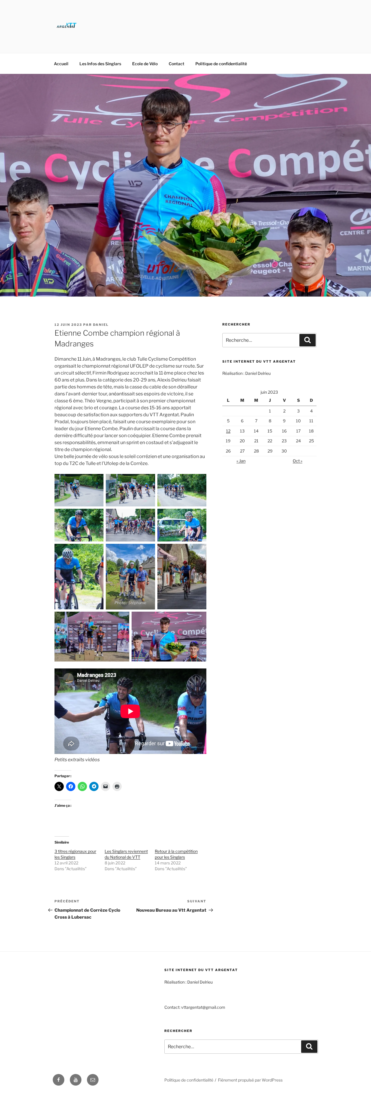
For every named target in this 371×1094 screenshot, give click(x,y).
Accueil (61, 63)
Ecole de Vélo (145, 63)
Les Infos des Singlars (100, 63)
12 (228, 430)
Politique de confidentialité (221, 63)
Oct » (297, 460)
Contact (176, 63)
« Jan (241, 460)
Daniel (101, 325)
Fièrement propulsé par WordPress (250, 1079)
